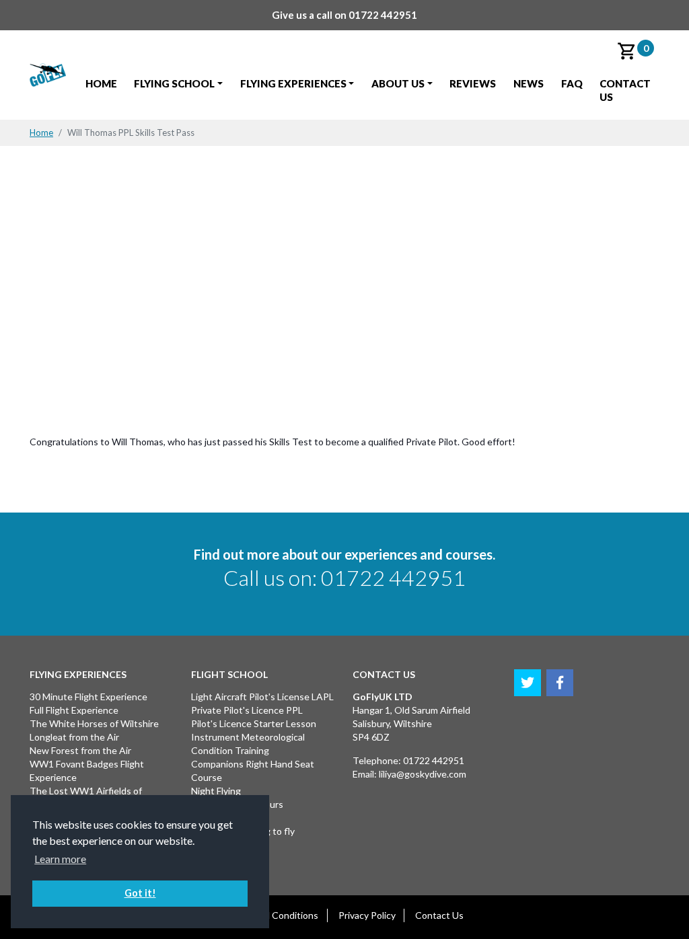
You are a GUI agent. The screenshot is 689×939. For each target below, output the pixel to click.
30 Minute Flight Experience (88, 696)
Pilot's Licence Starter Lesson (253, 723)
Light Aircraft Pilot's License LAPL (262, 696)
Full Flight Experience (74, 710)
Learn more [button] (60, 858)
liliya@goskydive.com (422, 774)
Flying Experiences (293, 83)
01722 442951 (383, 15)
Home (101, 83)
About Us (398, 83)
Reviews (472, 83)
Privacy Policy (367, 915)
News (528, 83)
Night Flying (216, 790)
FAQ (572, 83)
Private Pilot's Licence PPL (247, 710)
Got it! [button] (140, 893)
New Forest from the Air (80, 750)
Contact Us (625, 90)
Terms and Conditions (271, 915)
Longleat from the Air (74, 737)
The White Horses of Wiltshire (94, 723)
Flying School (174, 83)
